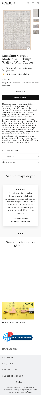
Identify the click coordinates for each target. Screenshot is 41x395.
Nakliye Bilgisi (10, 150)
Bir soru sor (8, 162)
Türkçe (19, 382)
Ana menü (8, 358)
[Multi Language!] (18, 337)
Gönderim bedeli (18, 83)
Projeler (7, 364)
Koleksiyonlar (11, 370)
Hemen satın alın (20, 98)
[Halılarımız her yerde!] (18, 310)
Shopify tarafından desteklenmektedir (20, 392)
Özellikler (8, 156)
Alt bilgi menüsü (12, 376)
